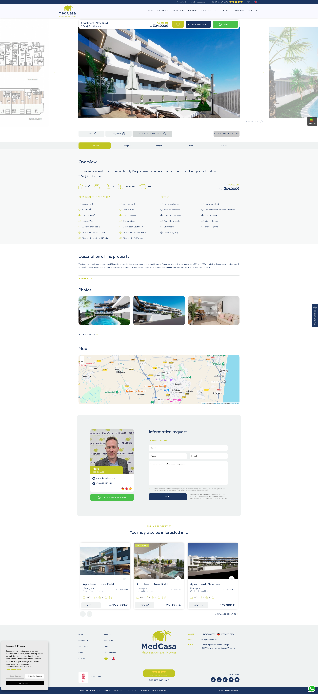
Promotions (178, 11)
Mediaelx (234, 690)
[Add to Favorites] (178, 24)
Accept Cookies (24, 683)
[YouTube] (237, 679)
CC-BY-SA (235, 403)
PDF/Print (116, 134)
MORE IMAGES (252, 122)
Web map (163, 690)
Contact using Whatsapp (114, 497)
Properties (163, 11)
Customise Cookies (35, 676)
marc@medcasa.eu (105, 478)
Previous (54, 72)
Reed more (84, 279)
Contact (252, 11)
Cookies (153, 690)
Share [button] (90, 134)
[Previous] (83, 614)
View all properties (225, 614)
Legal (136, 690)
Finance (223, 145)
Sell (217, 11)
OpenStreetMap (219, 403)
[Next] (89, 614)
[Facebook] (231, 679)
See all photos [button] (87, 334)
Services (205, 11)
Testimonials (238, 11)
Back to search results (227, 134)
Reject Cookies (15, 676)
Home (151, 11)
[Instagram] (213, 679)
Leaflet (204, 403)
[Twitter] (219, 679)
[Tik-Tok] (225, 679)
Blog (225, 11)
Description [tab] (127, 145)
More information (13, 669)
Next (263, 72)
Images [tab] (159, 145)
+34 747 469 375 (180, 2)
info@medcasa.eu (198, 2)
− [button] (82, 361)
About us (192, 11)
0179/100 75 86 (227, 634)
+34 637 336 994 (104, 483)
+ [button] (82, 358)
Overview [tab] (95, 145)
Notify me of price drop (150, 134)
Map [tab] (191, 145)
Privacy (144, 690)
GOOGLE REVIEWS (220, 2)
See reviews (156, 680)
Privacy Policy (218, 489)
